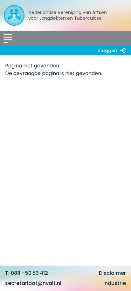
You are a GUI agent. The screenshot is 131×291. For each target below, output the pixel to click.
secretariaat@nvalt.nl (33, 283)
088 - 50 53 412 (29, 273)
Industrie (114, 283)
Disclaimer (112, 273)
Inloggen (106, 50)
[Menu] (7, 38)
